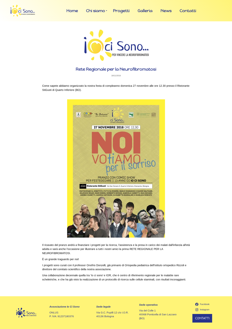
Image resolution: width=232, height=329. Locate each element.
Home (72, 10)
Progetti (121, 10)
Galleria (145, 10)
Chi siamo (95, 10)
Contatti (188, 10)
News (166, 10)
